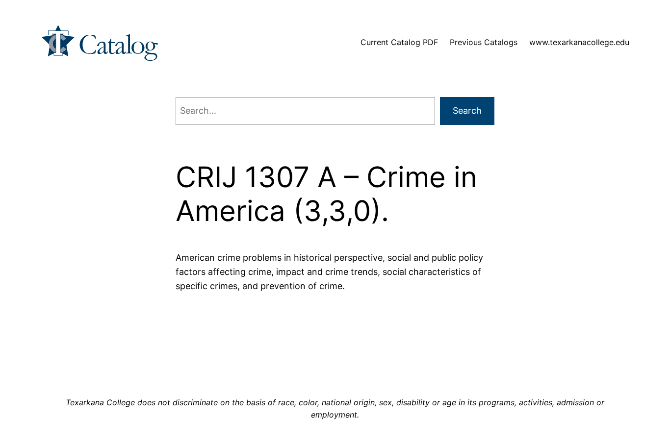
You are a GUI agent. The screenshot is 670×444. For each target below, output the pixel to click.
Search (467, 110)
